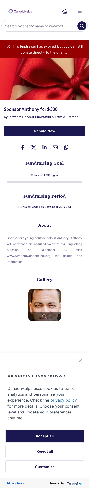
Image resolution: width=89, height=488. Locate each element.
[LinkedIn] (44, 147)
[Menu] (79, 11)
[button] (80, 361)
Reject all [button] (44, 451)
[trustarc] (74, 483)
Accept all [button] (45, 436)
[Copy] (66, 147)
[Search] (81, 25)
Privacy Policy (15, 483)
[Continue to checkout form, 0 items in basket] (66, 11)
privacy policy (63, 400)
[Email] (55, 147)
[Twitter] (33, 147)
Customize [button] (45, 467)
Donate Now (44, 131)
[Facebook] (22, 147)
